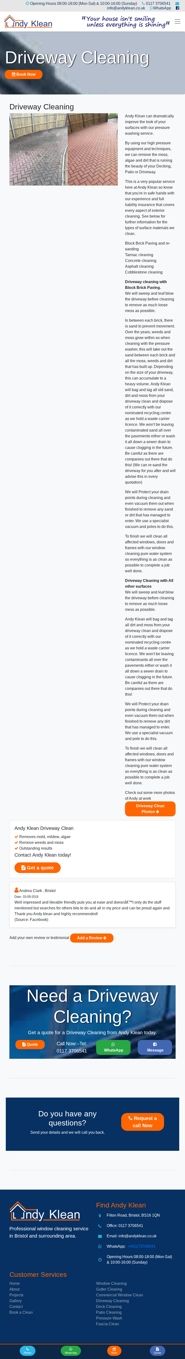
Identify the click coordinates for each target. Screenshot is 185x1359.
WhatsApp (162, 8)
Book (25, 74)
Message (155, 1050)
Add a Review (90, 938)
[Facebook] (175, 8)
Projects (16, 1295)
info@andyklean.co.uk (126, 8)
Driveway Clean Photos (150, 809)
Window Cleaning (111, 1283)
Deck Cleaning (109, 1307)
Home (14, 1283)
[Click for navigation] (177, 21)
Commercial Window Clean (119, 1295)
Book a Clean (21, 1312)
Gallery (15, 1301)
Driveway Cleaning (112, 1301)
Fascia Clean (107, 1324)
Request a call (144, 1122)
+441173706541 (140, 1246)
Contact (16, 1307)
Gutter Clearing (109, 1289)
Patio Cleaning (109, 1312)
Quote (32, 1044)
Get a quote (40, 867)
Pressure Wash (109, 1318)
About (14, 1289)
